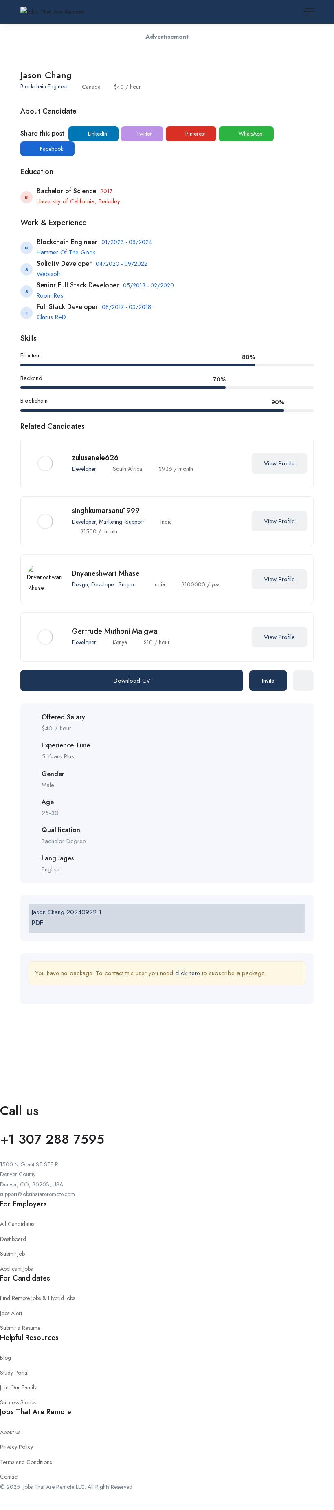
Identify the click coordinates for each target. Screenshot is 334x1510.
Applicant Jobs (16, 1269)
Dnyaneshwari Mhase (106, 573)
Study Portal (14, 1373)
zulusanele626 (95, 457)
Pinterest (194, 134)
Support (134, 522)
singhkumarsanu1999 (106, 510)
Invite (268, 680)
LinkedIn (96, 134)
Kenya (120, 642)
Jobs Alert (11, 1313)
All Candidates (17, 1224)
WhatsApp (249, 134)
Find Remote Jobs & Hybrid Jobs (37, 1298)
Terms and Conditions (26, 1462)
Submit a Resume (20, 1328)
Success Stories (18, 1402)
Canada (91, 87)
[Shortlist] (235, 463)
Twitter (143, 134)
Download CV (132, 680)
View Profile (279, 463)
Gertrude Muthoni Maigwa (115, 631)
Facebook (50, 149)
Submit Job (12, 1254)
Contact (9, 1477)
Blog (5, 1357)
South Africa (127, 469)
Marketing (110, 522)
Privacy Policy (16, 1447)
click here (187, 973)
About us (10, 1432)
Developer (84, 469)
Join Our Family (18, 1387)
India (166, 522)
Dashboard (13, 1239)
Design (80, 584)
